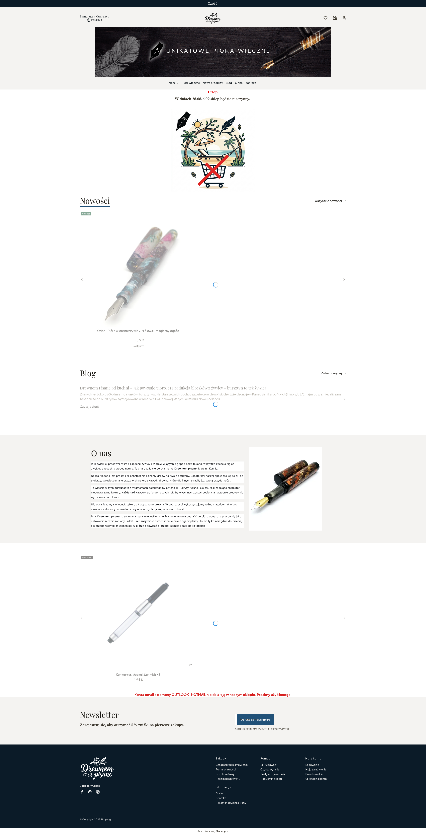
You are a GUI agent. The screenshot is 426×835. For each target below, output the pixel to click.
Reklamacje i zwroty (228, 778)
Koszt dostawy (225, 774)
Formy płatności (226, 769)
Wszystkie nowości (328, 201)
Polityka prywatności (273, 774)
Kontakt (221, 798)
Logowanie (312, 764)
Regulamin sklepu (271, 778)
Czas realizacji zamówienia (232, 764)
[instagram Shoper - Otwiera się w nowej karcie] (98, 792)
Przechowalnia (314, 774)
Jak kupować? (269, 764)
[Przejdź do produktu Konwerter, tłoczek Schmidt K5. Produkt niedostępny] (138, 613)
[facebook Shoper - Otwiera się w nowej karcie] (82, 792)
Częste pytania (269, 769)
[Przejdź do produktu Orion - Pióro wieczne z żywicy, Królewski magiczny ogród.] (138, 269)
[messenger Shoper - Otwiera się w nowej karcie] (90, 792)
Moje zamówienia (315, 769)
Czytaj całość (90, 406)
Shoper (105, 819)
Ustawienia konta (316, 778)
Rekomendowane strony (231, 802)
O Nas (219, 793)
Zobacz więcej (331, 373)
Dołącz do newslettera (255, 719)
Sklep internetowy (212, 831)
